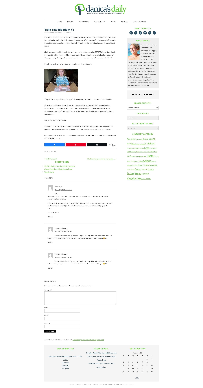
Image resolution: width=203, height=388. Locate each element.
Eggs (146, 147)
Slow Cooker (143, 165)
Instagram (65, 368)
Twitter (65, 360)
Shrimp (135, 165)
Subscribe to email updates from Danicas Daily (65, 356)
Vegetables (145, 174)
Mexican (154, 151)
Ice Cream (145, 152)
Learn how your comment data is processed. (88, 340)
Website (47, 323)
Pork (128, 161)
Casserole (142, 144)
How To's (139, 152)
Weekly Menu (49, 172)
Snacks (129, 169)
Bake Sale (53, 152)
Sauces (153, 161)
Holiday (133, 152)
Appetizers (131, 139)
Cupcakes (141, 148)
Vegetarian (134, 178)
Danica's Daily (101, 8)
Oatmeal (136, 156)
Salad (141, 161)
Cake (138, 144)
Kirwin (63, 40)
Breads (134, 144)
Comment (48, 290)
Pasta (150, 156)
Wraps (148, 179)
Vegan (138, 173)
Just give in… (101, 367)
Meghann (94, 126)
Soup (133, 169)
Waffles (143, 179)
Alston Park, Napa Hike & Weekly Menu (58, 169)
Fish (151, 148)
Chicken (149, 143)
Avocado (139, 139)
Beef (129, 143)
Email (46, 315)
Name (46, 308)
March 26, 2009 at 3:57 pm (63, 190)
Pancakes (143, 156)
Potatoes (134, 161)
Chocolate (130, 148)
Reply (50, 216)
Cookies (136, 148)
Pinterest (65, 365)
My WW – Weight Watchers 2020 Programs (59, 166)
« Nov (137, 378)
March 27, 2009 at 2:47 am (63, 231)
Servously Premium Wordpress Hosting (119, 384)
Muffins (130, 156)
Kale (149, 152)
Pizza (156, 156)
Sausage (129, 165)
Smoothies (153, 165)
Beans (152, 138)
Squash (144, 169)
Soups (138, 169)
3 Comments (67, 32)
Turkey (130, 173)
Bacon (145, 139)
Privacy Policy (87, 384)
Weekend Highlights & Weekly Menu (101, 363)
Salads (147, 161)
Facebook (65, 363)
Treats (151, 169)
